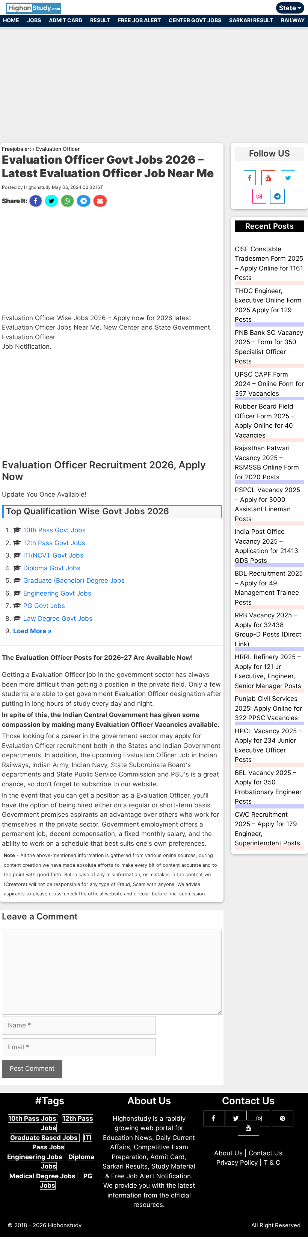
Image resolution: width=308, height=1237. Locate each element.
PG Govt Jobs (44, 605)
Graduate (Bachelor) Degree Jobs (74, 580)
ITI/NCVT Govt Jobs (53, 555)
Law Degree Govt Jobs (57, 618)
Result (100, 20)
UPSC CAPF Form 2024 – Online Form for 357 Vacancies (269, 384)
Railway (293, 20)
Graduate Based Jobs (44, 1137)
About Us (228, 1153)
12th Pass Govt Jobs (54, 543)
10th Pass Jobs (33, 1118)
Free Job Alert (139, 20)
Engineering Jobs (35, 1157)
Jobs (34, 20)
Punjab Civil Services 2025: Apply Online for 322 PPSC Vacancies (268, 708)
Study (34, 8)
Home (11, 20)
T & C (272, 1162)
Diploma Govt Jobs (51, 568)
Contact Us (265, 1153)
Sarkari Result (251, 20)
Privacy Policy (237, 1162)
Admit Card (65, 20)
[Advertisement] (154, 82)
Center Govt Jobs (195, 20)
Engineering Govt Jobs (57, 593)
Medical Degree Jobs (43, 1176)
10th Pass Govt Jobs (54, 530)
